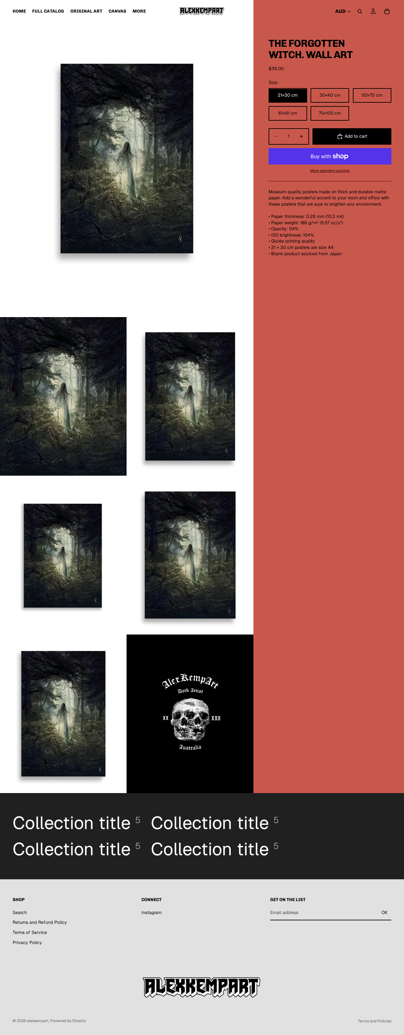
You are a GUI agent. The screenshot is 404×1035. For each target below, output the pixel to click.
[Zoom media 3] (190, 396)
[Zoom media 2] (63, 396)
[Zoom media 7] (190, 714)
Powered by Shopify (68, 1020)
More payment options (329, 170)
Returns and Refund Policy (40, 922)
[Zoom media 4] (63, 555)
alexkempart (38, 1020)
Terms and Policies (374, 1021)
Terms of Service (30, 932)
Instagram (151, 912)
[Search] (360, 11)
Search (20, 912)
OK (385, 912)
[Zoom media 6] (63, 714)
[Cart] (387, 11)
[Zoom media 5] (190, 555)
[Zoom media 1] (126, 158)
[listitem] (139, 11)
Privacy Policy (27, 942)
